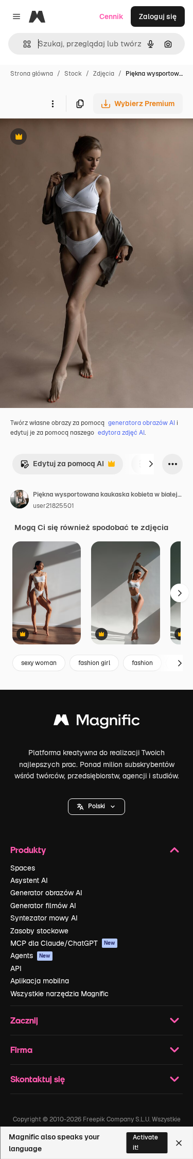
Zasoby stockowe (39, 930)
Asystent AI (29, 880)
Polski (96, 806)
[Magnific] (97, 722)
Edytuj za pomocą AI (62, 466)
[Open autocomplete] (23, 44)
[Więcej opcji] (52, 103)
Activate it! (145, 1142)
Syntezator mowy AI (44, 918)
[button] (96, 806)
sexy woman (39, 663)
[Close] (178, 1143)
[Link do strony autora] (19, 501)
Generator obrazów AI (46, 892)
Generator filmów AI (43, 905)
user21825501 (53, 506)
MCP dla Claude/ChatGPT (62, 943)
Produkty (28, 849)
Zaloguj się (158, 16)
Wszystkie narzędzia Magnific (59, 993)
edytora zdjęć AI (121, 433)
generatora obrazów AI (141, 423)
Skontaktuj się (37, 1078)
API (16, 968)
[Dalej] (151, 464)
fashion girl (94, 663)
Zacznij (24, 1020)
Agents (30, 955)
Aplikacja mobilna (39, 980)
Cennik (111, 16)
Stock (73, 74)
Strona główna (31, 74)
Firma (21, 1049)
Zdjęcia (103, 74)
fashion (142, 663)
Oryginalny (71, 138)
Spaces (22, 868)
